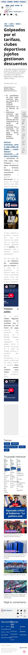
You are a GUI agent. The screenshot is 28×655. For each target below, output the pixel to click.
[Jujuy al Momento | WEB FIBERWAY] (18, 616)
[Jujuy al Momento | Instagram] (8, 15)
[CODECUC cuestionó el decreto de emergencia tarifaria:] (19, 471)
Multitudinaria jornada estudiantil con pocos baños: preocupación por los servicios (15, 556)
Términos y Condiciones (6, 645)
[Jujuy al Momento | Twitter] (4, 15)
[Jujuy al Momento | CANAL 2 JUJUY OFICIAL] (21, 613)
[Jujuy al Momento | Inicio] (27, 622)
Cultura (8, 632)
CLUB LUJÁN (7, 469)
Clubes (7, 444)
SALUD (12, 639)
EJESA (6, 450)
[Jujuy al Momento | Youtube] (11, 15)
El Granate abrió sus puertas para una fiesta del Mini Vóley (7, 482)
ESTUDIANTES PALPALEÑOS (10, 531)
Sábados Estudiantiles (10, 551)
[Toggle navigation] (2, 7)
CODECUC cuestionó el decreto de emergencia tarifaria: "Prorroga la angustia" (21, 481)
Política (4, 2)
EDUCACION (13, 631)
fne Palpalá (7, 590)
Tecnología (8, 637)
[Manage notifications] (24, 651)
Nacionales (4, 629)
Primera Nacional (9, 571)
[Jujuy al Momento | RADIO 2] (21, 616)
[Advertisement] (14, 420)
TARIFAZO (15, 444)
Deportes (16, 2)
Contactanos (23, 635)
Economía (10, 2)
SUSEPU (22, 447)
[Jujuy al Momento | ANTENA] (25, 613)
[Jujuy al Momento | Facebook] (1, 15)
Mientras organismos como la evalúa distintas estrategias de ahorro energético (11, 149)
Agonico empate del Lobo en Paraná (14, 575)
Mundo (3, 632)
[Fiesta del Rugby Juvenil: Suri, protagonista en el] (12, 470)
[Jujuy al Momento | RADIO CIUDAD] (25, 616)
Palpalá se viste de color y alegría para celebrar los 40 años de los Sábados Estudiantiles (15, 596)
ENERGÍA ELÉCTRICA (11, 447)
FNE (7, 635)
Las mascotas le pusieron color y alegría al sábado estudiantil (13, 535)
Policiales (23, 2)
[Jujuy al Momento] (7, 612)
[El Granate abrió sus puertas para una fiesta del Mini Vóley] (6, 471)
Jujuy (2, 626)
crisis (19, 469)
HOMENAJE (13, 468)
